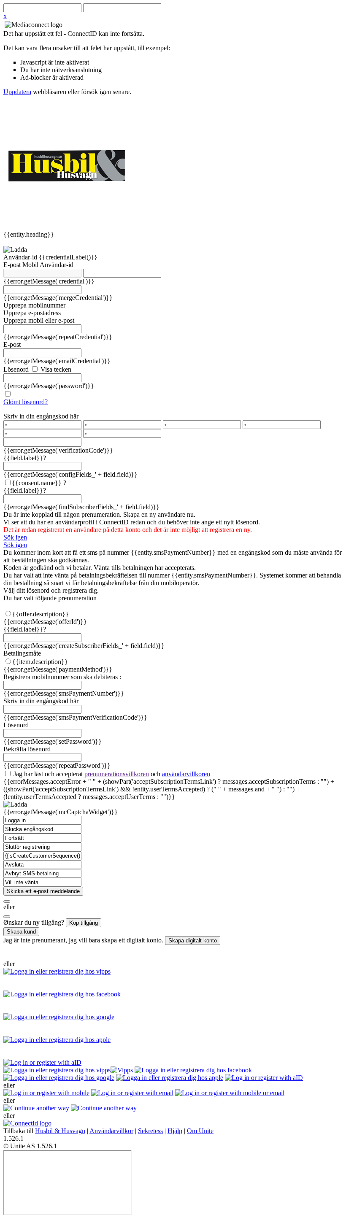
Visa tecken (55, 369)
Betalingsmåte (22, 653)
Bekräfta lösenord (27, 749)
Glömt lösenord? (25, 401)
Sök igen (15, 537)
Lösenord (16, 369)
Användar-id (21, 257)
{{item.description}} (40, 661)
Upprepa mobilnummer (34, 305)
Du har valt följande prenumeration (50, 598)
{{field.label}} (24, 458)
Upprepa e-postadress (32, 312)
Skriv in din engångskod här (40, 416)
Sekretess (150, 1130)
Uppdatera (17, 91)
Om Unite (200, 1130)
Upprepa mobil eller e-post (38, 320)
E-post (12, 264)
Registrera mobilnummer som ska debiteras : (62, 676)
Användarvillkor (111, 1130)
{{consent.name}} (37, 482)
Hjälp (175, 1130)
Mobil (31, 264)
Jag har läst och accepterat (111, 773)
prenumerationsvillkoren (116, 773)
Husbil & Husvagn (60, 1130)
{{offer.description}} (40, 614)
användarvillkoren (186, 773)
